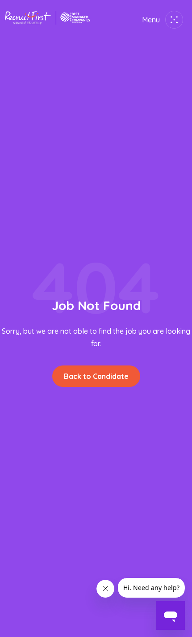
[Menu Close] (172, 20)
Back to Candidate (96, 376)
